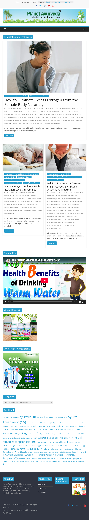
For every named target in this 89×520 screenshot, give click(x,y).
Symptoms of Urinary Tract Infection (38, 461)
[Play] (6, 302)
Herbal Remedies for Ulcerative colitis (22, 448)
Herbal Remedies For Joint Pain (56, 437)
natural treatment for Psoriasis (38, 452)
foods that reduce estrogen (36, 114)
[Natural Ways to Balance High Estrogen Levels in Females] (23, 145)
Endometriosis (10, 96)
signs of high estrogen (36, 123)
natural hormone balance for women (54, 120)
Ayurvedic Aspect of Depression (52, 417)
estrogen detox (19, 111)
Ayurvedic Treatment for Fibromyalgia (40, 423)
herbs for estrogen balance (71, 114)
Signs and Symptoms (26, 455)
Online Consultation (24, 177)
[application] (44, 280)
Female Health (22, 96)
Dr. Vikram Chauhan (26, 108)
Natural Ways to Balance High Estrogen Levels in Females (22, 188)
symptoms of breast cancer (47, 458)
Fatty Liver (56, 434)
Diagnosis (30, 433)
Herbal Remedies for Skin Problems (53, 446)
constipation (68, 429)
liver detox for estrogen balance (31, 120)
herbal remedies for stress (76, 446)
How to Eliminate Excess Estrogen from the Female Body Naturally (41, 102)
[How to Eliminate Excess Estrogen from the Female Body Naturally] (44, 42)
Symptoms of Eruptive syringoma (69, 458)
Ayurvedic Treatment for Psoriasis (15, 426)
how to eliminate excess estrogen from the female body (61, 117)
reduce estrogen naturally (19, 123)
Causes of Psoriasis (34, 429)
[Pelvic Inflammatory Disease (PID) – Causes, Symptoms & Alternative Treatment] (66, 145)
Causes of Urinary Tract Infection (52, 429)
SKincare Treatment (65, 455)
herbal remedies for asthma (69, 434)
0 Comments (40, 108)
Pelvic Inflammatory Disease (39, 96)
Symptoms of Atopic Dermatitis (27, 458)
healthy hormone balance (54, 114)
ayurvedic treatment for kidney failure (69, 423)
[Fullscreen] (83, 302)
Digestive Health (45, 434)
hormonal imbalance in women (14, 117)
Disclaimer (42, 488)
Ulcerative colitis (57, 461)
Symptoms (10, 458)
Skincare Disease (46, 455)
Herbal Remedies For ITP (30, 438)
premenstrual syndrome (13, 183)
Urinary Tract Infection (31, 183)
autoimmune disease (11, 417)
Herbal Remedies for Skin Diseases (27, 446)
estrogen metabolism (53, 111)
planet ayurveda (57, 452)
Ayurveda (9, 174)
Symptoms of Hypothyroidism (14, 461)
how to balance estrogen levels (14, 201)
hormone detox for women (33, 117)
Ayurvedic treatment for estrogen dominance (26, 198)
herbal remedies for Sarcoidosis (48, 442)
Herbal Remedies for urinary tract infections (59, 449)
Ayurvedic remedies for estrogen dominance (62, 108)
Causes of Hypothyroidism (19, 429)
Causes (67, 426)
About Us (41, 485)
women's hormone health (52, 123)
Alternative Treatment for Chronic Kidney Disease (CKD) (58, 2)
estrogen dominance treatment (35, 111)
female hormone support (18, 114)
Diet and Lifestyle (20, 174)
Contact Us (42, 492)
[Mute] (79, 302)
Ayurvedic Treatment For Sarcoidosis (45, 426)
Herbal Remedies (54, 177)
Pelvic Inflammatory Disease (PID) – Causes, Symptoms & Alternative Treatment (64, 186)
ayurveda (28, 417)
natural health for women (18, 207)
